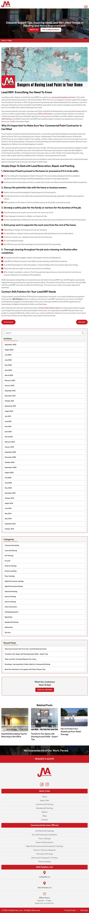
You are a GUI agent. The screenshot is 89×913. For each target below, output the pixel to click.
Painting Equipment (11, 612)
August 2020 (9, 473)
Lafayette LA (44, 877)
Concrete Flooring (11, 550)
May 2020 (8, 488)
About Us (34, 29)
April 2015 (8, 519)
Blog (44, 816)
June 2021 (8, 421)
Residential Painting (11, 622)
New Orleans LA (44, 887)
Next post (81, 322)
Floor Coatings (10, 576)
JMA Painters (6, 119)
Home (3, 40)
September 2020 (10, 467)
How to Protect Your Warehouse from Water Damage (71, 731)
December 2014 (10, 524)
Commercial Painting (44, 804)
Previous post (8, 322)
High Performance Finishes (14, 586)
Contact (44, 819)
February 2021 (10, 442)
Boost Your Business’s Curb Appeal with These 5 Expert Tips (25, 669)
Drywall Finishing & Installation (44, 834)
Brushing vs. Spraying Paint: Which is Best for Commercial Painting (27, 664)
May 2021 (8, 427)
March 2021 (9, 437)
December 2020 (10, 452)
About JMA (44, 800)
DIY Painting (9, 556)
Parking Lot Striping (44, 854)
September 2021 (10, 406)
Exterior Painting (10, 566)
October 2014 (9, 529)
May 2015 (8, 514)
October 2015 (9, 498)
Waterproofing (44, 861)
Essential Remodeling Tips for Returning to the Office (14, 735)
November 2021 (10, 396)
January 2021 (9, 447)
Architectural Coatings (44, 831)
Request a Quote (44, 758)
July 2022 (8, 355)
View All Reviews (44, 690)
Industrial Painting (11, 591)
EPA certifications (45, 114)
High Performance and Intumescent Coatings (44, 846)
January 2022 (9, 386)
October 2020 (9, 462)
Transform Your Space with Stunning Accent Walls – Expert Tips (26, 654)
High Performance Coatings (14, 581)
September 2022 (10, 345)
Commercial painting (12, 545)
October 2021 (9, 401)
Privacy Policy (70, 910)
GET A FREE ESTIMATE (50, 29)
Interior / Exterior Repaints (44, 850)
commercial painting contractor (64, 97)
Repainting (8, 617)
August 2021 (9, 411)
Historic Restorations (44, 842)
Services (7, 632)
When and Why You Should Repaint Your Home (20, 659)
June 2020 (8, 483)
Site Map (84, 910)
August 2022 (9, 350)
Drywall (7, 561)
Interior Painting (10, 597)
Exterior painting (10, 571)
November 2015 (10, 493)
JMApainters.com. (15, 910)
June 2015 (8, 508)
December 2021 (10, 391)
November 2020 (10, 457)
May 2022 (8, 365)
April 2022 (8, 370)
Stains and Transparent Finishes (44, 857)
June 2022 (8, 360)
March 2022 (9, 375)
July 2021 (8, 416)
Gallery (44, 812)
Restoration (9, 627)
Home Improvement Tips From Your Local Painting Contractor (26, 649)
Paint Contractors (11, 607)
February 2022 (10, 380)
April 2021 (8, 432)
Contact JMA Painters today (49, 308)
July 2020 (8, 478)
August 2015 (9, 503)
